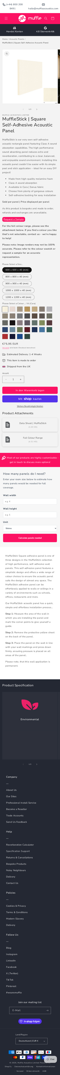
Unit (5, 522)
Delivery (10, 876)
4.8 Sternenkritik (45, 31)
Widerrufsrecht (33, 1071)
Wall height (10, 508)
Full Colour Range (33, 437)
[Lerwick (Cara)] (34, 316)
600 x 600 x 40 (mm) (17, 269)
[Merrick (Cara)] (27, 316)
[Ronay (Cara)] (34, 323)
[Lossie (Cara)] (49, 323)
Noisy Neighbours (16, 870)
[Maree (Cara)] (27, 309)
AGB (44, 1071)
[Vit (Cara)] (5, 309)
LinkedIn (11, 960)
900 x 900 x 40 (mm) (17, 283)
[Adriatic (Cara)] (5, 330)
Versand (5, 348)
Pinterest (11, 986)
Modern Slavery (15, 918)
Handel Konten (14, 31)
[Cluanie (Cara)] (34, 330)
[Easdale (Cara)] (27, 323)
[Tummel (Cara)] (27, 330)
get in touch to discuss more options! (30, 462)
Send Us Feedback (16, 821)
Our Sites (11, 796)
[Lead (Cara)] (5, 323)
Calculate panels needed (30, 538)
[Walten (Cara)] (12, 336)
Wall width (9, 495)
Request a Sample (14, 219)
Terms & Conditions (17, 912)
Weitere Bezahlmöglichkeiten (30, 406)
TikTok (10, 979)
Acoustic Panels (16, 39)
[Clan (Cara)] (12, 309)
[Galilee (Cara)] (20, 336)
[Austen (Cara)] (34, 309)
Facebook (11, 967)
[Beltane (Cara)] (5, 316)
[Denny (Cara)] (20, 323)
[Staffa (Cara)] (20, 330)
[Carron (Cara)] (49, 330)
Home (5, 39)
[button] (6, 18)
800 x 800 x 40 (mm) (17, 276)
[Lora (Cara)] (27, 336)
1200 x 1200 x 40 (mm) (18, 297)
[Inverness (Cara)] (42, 330)
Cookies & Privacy (16, 905)
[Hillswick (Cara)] (49, 316)
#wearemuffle (14, 992)
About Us (11, 790)
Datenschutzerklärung (23, 1066)
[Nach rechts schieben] (36, 109)
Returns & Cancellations (19, 857)
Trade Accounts (14, 815)
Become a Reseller (16, 809)
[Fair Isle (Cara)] (42, 323)
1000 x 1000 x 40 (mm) (18, 290)
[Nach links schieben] (23, 109)
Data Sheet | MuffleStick (32, 423)
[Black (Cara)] (12, 323)
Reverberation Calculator (20, 844)
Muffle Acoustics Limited (28, 1063)
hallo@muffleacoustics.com (43, 8)
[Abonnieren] (47, 1010)
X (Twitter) (12, 973)
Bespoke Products (16, 863)
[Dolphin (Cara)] (12, 330)
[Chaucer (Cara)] (20, 316)
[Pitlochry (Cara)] (5, 336)
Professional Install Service (21, 802)
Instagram (11, 954)
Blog (8, 947)
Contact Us (12, 883)
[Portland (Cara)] (42, 316)
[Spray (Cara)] (12, 316)
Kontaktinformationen (45, 1066)
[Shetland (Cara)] (42, 309)
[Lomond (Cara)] (20, 309)
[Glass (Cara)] (49, 309)
